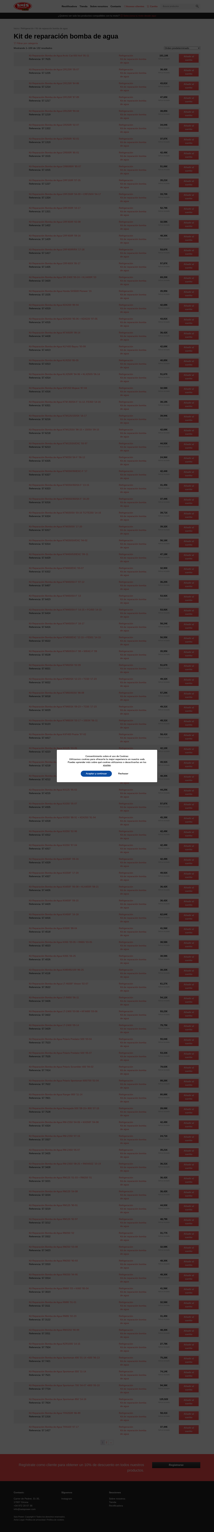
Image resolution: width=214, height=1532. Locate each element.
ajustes (107, 765)
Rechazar (123, 773)
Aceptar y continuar (96, 773)
